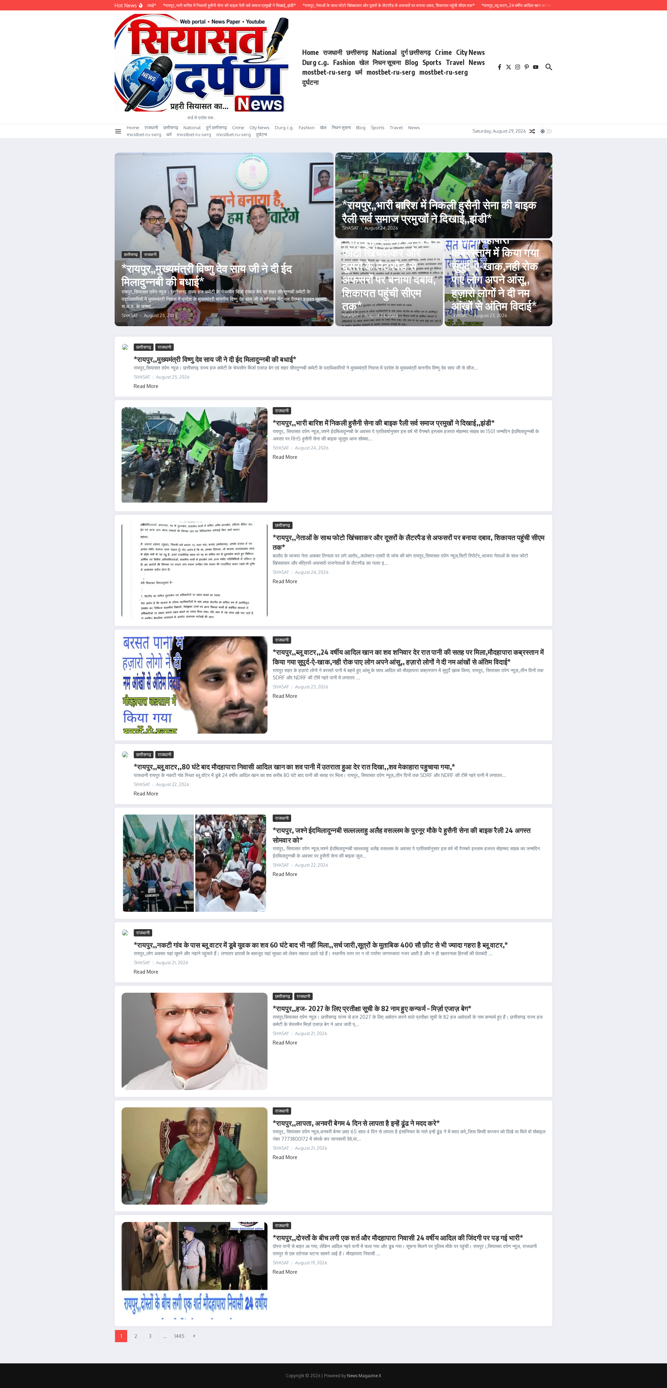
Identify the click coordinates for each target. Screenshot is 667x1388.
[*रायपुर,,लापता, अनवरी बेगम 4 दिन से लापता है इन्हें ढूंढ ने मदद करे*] (194, 1156)
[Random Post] (532, 131)
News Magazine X (364, 1375)
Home (310, 52)
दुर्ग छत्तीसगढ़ (416, 52)
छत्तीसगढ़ (357, 52)
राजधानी (332, 52)
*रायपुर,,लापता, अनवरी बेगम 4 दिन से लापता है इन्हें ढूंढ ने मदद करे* (356, 1122)
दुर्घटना (310, 82)
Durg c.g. (315, 62)
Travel (455, 62)
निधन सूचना (387, 62)
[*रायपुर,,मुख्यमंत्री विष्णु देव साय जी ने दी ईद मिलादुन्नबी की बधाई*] (125, 347)
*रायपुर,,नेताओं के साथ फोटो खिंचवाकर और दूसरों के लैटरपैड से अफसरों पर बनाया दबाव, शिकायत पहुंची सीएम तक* (389, 272)
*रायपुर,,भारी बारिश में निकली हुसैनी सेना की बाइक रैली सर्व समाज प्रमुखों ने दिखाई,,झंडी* (439, 211)
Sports (432, 62)
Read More (146, 386)
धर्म (358, 72)
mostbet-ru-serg (326, 72)
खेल (364, 62)
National (384, 52)
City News (470, 52)
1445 (179, 1336)
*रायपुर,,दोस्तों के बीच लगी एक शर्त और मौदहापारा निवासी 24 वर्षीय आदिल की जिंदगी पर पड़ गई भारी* (398, 1237)
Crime (443, 52)
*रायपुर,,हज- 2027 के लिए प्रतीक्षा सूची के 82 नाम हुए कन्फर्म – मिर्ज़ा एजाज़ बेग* (372, 1008)
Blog (411, 62)
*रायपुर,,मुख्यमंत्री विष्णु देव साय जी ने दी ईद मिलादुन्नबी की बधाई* (207, 274)
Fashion (344, 62)
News (477, 62)
